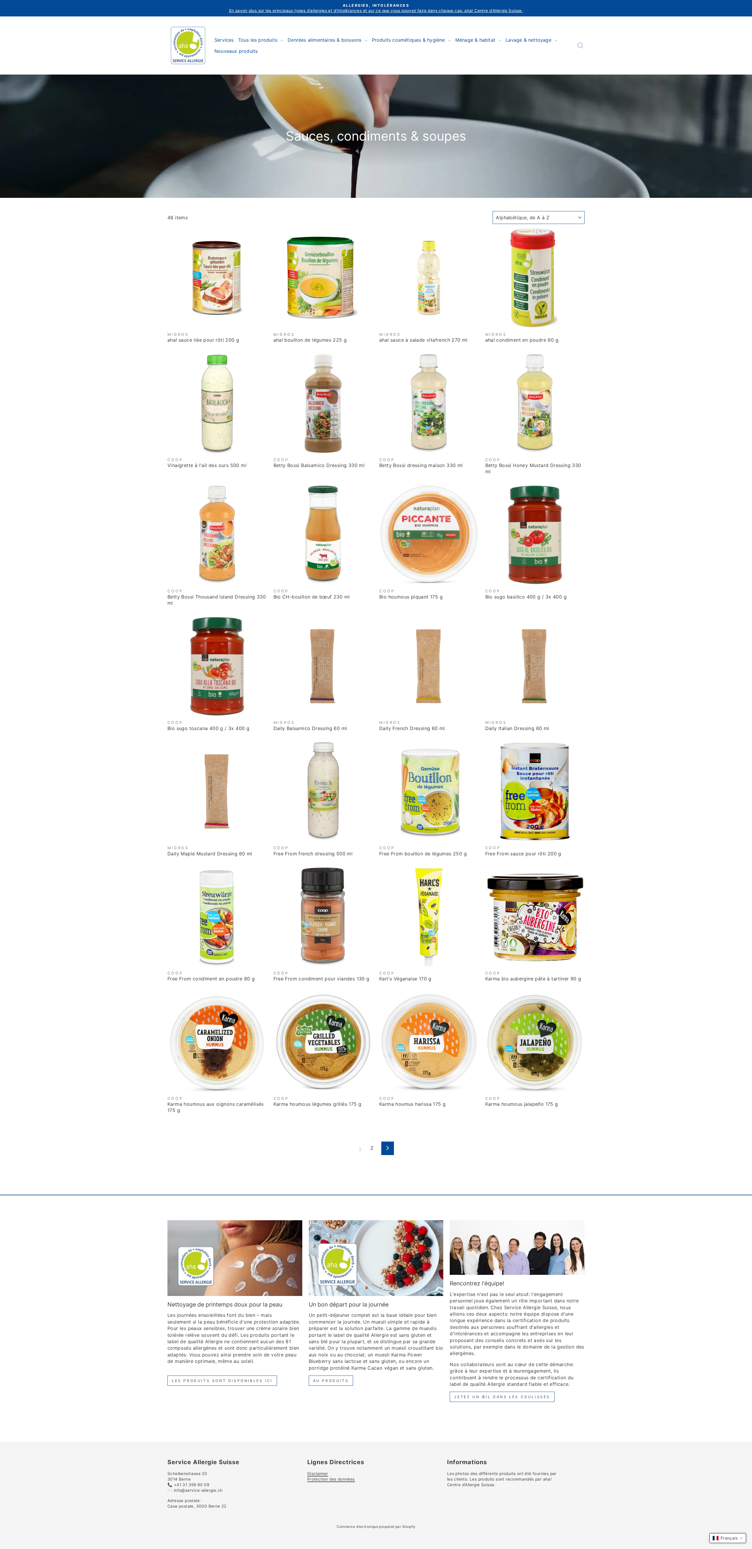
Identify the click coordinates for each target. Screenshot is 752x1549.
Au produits (331, 1380)
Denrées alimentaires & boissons (325, 40)
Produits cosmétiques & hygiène (409, 40)
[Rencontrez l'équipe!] (517, 1247)
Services (224, 40)
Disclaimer (317, 1473)
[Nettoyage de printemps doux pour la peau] (234, 1258)
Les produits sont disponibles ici (222, 1380)
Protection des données (331, 1479)
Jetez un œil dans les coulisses (502, 1397)
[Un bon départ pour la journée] (376, 1258)
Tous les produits (258, 40)
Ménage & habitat (476, 40)
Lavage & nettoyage (529, 40)
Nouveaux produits (236, 51)
